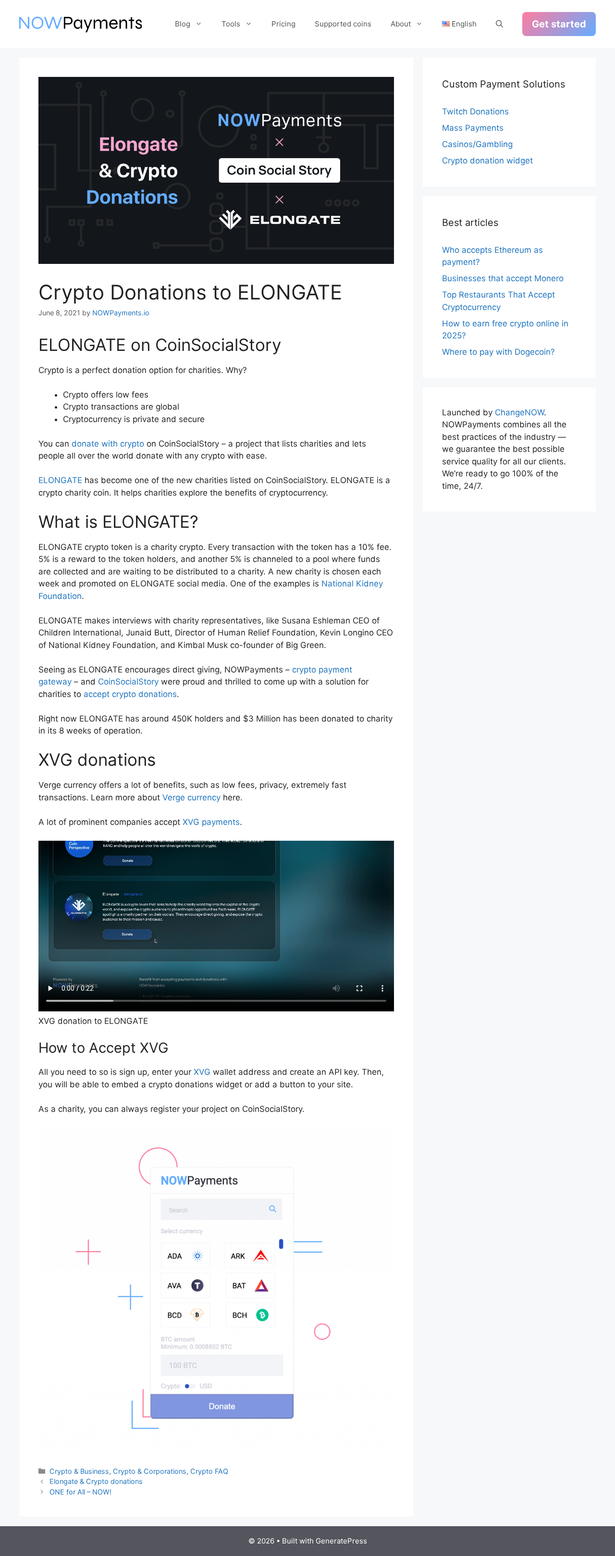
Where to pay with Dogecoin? (498, 352)
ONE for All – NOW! (80, 1492)
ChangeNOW (519, 412)
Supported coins (343, 23)
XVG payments (211, 822)
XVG (202, 1072)
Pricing (283, 23)
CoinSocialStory (128, 681)
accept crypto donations (130, 694)
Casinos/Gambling (477, 144)
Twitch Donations (475, 111)
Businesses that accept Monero (503, 278)
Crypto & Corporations (149, 1471)
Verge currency (191, 797)
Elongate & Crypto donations (96, 1481)
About (401, 23)
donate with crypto (108, 443)
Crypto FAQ (209, 1471)
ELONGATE (60, 480)
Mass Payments (473, 128)
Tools (230, 23)
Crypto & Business (79, 1471)
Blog (182, 23)
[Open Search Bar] (499, 24)
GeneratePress (341, 1540)
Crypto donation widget (487, 160)
